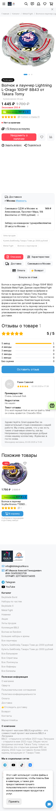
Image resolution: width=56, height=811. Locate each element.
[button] (25, 74)
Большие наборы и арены (15, 636)
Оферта (6, 685)
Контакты (7, 715)
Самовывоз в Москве (39, 263)
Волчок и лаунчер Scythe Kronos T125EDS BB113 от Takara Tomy (14, 503)
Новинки (6, 614)
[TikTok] (21, 765)
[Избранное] (41, 137)
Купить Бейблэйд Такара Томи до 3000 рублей (27, 649)
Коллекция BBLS (10, 627)
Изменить (21, 201)
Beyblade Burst (9, 597)
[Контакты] (32, 4)
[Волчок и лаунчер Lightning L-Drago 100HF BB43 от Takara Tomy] (28, 44)
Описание (15, 256)
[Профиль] (38, 4)
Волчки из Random (11, 632)
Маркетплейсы (10, 720)
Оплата (21, 270)
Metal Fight (28, 14)
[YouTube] (13, 765)
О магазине (8, 681)
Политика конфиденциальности (19, 694)
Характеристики (40, 256)
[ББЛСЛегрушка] (12, 4)
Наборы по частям (12, 601)
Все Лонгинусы (10, 662)
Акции (5, 619)
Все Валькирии (10, 653)
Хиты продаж (9, 235)
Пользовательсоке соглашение (19, 689)
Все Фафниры (9, 666)
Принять (14, 801)
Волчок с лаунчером (27, 246)
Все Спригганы (10, 658)
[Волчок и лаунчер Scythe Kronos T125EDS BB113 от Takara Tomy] (14, 473)
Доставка (16, 263)
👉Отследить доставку (14, 707)
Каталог (16, 14)
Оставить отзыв (28, 369)
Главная (5, 14)
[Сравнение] (50, 137)
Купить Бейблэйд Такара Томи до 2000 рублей (25, 241)
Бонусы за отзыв (28, 277)
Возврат (6, 711)
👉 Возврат (37, 270)
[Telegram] (5, 765)
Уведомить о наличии (19, 137)
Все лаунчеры (9, 640)
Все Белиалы (9, 671)
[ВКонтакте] (30, 765)
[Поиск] (26, 4)
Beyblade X (8, 605)
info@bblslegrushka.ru (16, 566)
